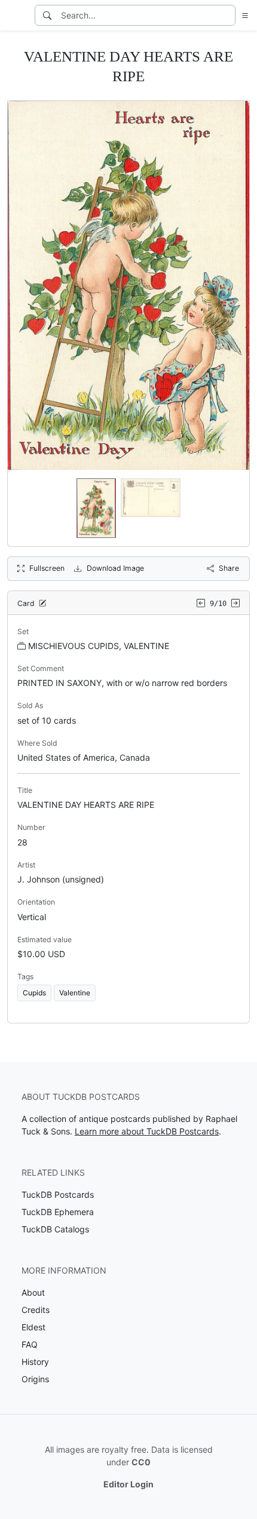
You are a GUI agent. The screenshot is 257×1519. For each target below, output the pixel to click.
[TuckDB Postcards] (16, 15)
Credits (36, 1310)
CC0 (141, 1462)
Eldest (33, 1327)
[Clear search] (227, 15)
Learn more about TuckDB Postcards (147, 1131)
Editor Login (128, 1484)
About (33, 1292)
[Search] (47, 15)
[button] (242, 15)
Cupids (34, 992)
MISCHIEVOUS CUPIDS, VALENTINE (98, 646)
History (35, 1362)
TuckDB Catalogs (55, 1229)
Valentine (74, 992)
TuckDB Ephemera (58, 1212)
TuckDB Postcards (58, 1194)
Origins (35, 1379)
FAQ (30, 1344)
